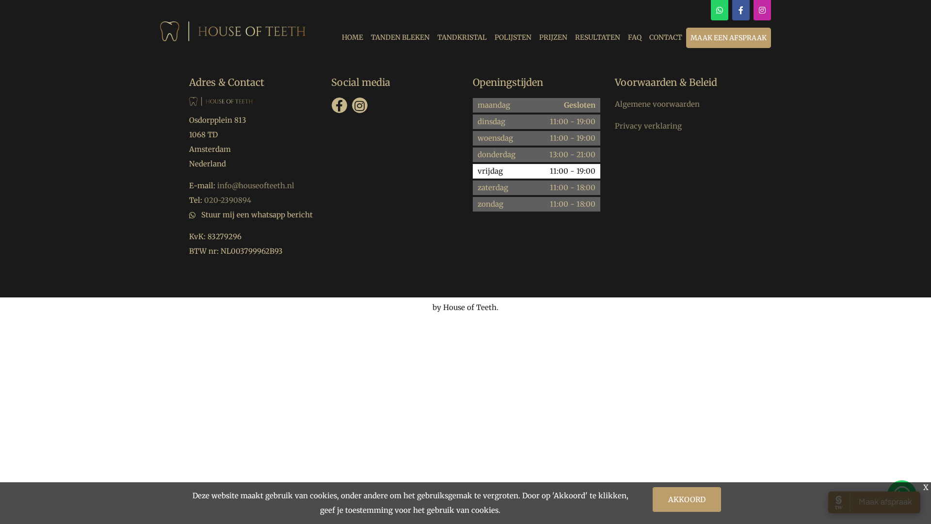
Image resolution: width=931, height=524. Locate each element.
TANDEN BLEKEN (400, 37)
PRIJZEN (553, 37)
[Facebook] (741, 10)
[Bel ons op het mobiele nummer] (719, 10)
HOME (352, 37)
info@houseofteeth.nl (255, 185)
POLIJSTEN (513, 37)
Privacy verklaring (648, 126)
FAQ (635, 37)
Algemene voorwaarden (657, 104)
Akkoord (687, 499)
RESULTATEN (597, 37)
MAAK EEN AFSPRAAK (728, 37)
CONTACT (665, 37)
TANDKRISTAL (462, 37)
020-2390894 (227, 200)
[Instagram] (762, 10)
